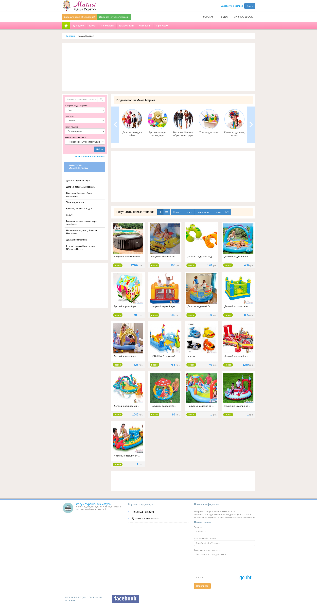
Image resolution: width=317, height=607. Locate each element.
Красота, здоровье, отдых (79, 208)
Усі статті (209, 16)
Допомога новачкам (145, 518)
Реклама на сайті (143, 511)
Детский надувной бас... (237, 256)
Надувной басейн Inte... (163, 406)
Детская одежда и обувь (78, 180)
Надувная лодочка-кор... (164, 256)
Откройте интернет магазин (114, 17)
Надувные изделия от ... (201, 406)
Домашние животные (76, 239)
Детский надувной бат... (200, 306)
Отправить (202, 585)
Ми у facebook (243, 16)
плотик (191, 356)
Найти (99, 149)
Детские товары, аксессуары (80, 187)
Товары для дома (75, 202)
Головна (70, 36)
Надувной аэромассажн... (128, 256)
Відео (224, 16)
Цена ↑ (177, 212)
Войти (250, 6)
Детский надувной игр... (237, 356)
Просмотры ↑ (203, 212)
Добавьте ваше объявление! (79, 17)
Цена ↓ (188, 212)
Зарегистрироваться (232, 5)
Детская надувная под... (201, 256)
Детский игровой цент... (126, 306)
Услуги (69, 215)
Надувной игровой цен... (164, 306)
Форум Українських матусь (93, 504)
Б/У (227, 212)
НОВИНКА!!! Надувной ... (164, 356)
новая (218, 212)
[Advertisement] (158, 66)
